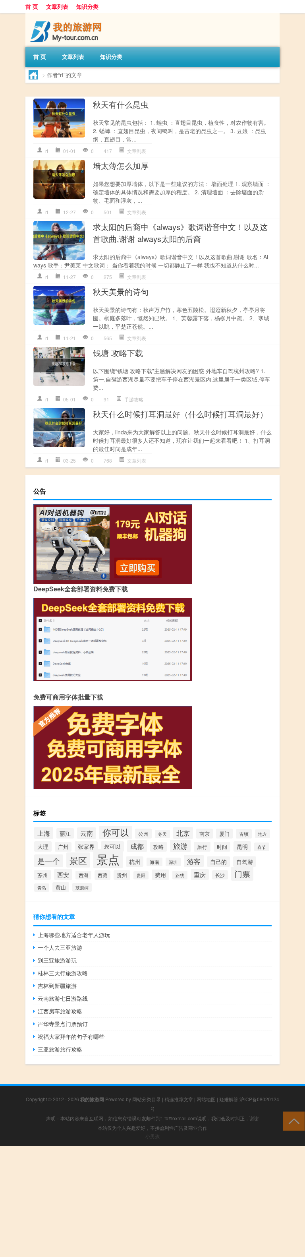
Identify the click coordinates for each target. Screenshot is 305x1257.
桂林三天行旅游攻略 (63, 973)
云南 (86, 833)
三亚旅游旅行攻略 (60, 1049)
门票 (242, 873)
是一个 (48, 861)
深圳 (173, 862)
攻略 (158, 846)
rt (46, 150)
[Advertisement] (152, 1201)
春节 (261, 847)
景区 (78, 860)
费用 (160, 875)
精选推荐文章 (178, 1099)
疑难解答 (228, 1099)
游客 (194, 861)
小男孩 (152, 1136)
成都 (137, 846)
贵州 (122, 875)
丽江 (65, 833)
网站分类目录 (146, 1099)
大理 (42, 846)
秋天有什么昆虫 (121, 104)
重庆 (200, 874)
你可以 (115, 832)
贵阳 (141, 875)
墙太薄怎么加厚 (121, 165)
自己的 (218, 862)
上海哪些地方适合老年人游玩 (74, 935)
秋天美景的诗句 (121, 291)
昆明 (242, 846)
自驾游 (244, 862)
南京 (204, 833)
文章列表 (57, 6)
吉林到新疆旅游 (57, 986)
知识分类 (87, 6)
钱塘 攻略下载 (118, 352)
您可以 (112, 846)
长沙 (220, 875)
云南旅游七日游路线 (63, 998)
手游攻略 (133, 399)
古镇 (244, 833)
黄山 (61, 887)
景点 (108, 858)
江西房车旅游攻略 (60, 1011)
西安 (63, 874)
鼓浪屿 (82, 887)
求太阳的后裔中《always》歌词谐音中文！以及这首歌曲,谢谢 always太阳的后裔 (180, 232)
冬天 (162, 834)
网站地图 (206, 1099)
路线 (180, 875)
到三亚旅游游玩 (57, 960)
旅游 (180, 846)
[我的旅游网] (67, 15)
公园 (143, 833)
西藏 (102, 875)
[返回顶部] (292, 1120)
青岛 (41, 888)
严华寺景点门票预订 (63, 1024)
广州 (63, 846)
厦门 (224, 833)
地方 (262, 834)
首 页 (31, 6)
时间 (222, 846)
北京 (183, 833)
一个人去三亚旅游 (60, 947)
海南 (154, 862)
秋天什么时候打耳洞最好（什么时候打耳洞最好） (180, 414)
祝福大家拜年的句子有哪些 (71, 1036)
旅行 (202, 846)
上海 (43, 833)
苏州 (42, 875)
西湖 (83, 875)
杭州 (134, 862)
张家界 (86, 846)
